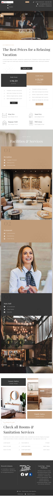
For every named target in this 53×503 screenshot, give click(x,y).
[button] (2, 15)
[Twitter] (26, 474)
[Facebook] (22, 474)
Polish (5, 2)
